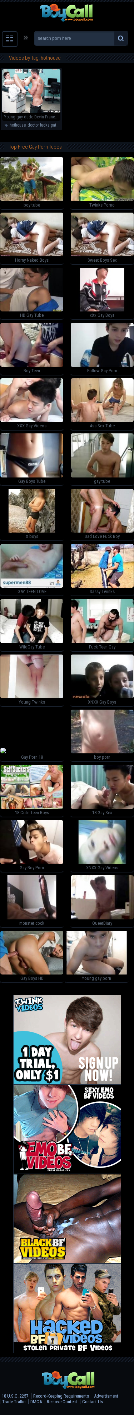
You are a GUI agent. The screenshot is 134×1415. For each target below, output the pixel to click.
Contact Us (92, 1401)
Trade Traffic (13, 1401)
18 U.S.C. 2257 (15, 1396)
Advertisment (106, 1396)
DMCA (36, 1401)
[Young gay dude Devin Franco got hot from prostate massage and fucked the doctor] (31, 111)
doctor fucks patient (45, 125)
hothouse (18, 125)
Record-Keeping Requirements (61, 1396)
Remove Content (62, 1401)
